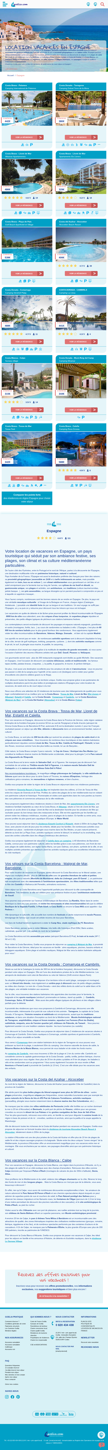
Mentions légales (10, 1331)
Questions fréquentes (12, 1365)
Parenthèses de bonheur (38, 1326)
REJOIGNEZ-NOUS (90, 1347)
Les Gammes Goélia (12, 1328)
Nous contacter (10, 1379)
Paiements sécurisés (12, 1326)
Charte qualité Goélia (37, 1331)
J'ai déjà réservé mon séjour (14, 1370)
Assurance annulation (12, 1342)
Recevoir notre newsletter (90, 1342)
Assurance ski (10, 1349)
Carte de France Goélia (38, 1321)
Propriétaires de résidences (39, 1337)
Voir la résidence (24, 137)
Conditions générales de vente (15, 1324)
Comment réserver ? (12, 1321)
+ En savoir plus (11, 69)
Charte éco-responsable (38, 1340)
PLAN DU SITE (86, 1321)
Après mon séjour (11, 1377)
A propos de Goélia (36, 1324)
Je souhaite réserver (12, 1368)
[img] (7, 1397)
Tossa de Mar (66, 694)
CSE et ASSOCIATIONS (38, 1345)
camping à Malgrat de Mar (79, 944)
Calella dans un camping (59, 841)
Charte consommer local (38, 1328)
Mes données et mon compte (15, 1375)
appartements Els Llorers (83, 804)
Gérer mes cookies (11, 1384)
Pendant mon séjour (12, 1372)
